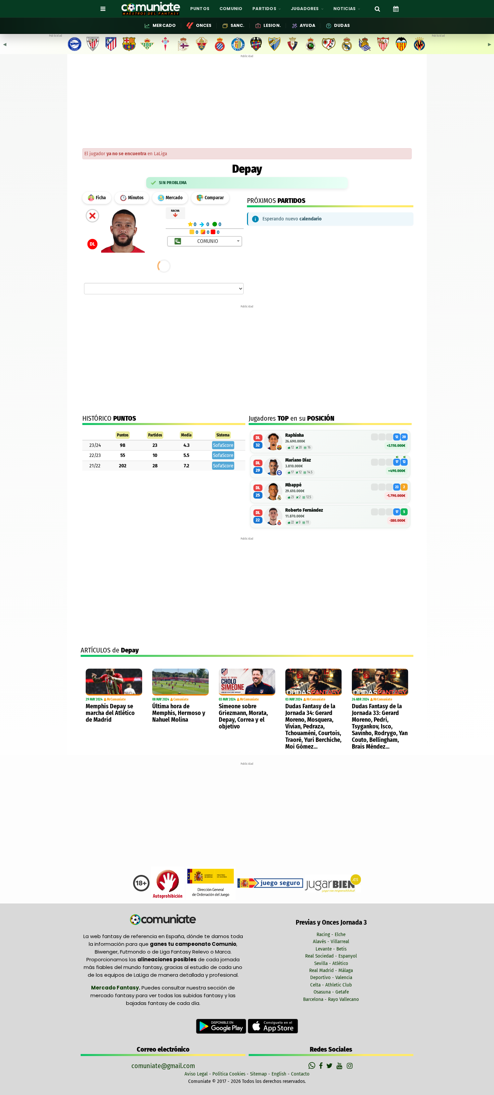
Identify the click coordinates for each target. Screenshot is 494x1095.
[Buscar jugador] (377, 8)
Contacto (300, 1074)
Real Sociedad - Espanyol (331, 956)
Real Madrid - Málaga (331, 970)
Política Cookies (228, 1074)
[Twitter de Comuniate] (330, 1066)
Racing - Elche (331, 934)
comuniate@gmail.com (163, 1066)
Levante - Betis (331, 949)
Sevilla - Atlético (331, 963)
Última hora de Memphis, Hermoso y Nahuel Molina (178, 713)
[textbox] (205, 241)
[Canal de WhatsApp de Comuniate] (312, 1066)
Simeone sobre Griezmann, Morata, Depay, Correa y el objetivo (243, 716)
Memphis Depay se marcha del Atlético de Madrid (110, 713)
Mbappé (293, 485)
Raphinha (294, 435)
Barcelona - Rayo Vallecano (331, 999)
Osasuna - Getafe (331, 992)
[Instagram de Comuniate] (350, 1066)
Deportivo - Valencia (331, 977)
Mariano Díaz (298, 460)
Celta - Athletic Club (331, 985)
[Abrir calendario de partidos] (396, 8)
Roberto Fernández (304, 510)
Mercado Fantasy (115, 987)
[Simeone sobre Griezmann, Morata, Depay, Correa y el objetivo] (247, 682)
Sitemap (258, 1074)
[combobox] (204, 241)
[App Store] (273, 1026)
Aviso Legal (196, 1074)
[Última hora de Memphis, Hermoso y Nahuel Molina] (180, 682)
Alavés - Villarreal (331, 941)
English (279, 1074)
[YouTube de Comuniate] (340, 1066)
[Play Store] (222, 1026)
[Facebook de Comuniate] (321, 1066)
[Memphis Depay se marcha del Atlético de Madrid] (114, 682)
